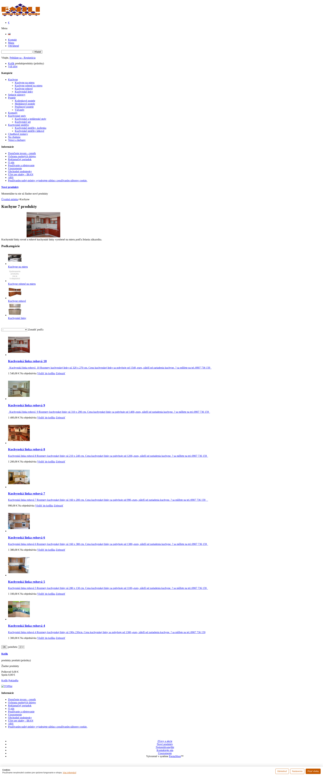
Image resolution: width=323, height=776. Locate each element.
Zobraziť (60, 373)
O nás (11, 162)
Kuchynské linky (24, 91)
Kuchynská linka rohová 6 (26, 537)
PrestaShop (175, 756)
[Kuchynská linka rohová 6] (19, 531)
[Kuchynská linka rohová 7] (19, 487)
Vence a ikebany (17, 140)
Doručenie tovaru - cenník (22, 153)
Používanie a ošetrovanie (21, 165)
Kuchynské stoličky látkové (29, 131)
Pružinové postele (24, 106)
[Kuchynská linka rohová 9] (19, 398)
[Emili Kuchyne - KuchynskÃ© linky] (20, 14)
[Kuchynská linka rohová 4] (19, 619)
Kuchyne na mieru (24, 82)
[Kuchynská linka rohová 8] (19, 443)
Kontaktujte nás (165, 750)
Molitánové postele (25, 103)
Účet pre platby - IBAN (20, 174)
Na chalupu (14, 137)
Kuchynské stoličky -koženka (30, 128)
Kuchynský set (23, 121)
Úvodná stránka (9, 199)
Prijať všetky (313, 771)
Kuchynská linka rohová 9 (26, 405)
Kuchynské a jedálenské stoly (30, 118)
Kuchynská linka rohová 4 (26, 625)
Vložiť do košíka (46, 373)
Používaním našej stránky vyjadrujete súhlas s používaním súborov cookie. (47, 180)
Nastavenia (297, 771)
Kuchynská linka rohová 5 (26, 581)
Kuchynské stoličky (18, 124)
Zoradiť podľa (35, 329)
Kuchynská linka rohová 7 (26, 493)
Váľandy (19, 109)
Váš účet (12, 66)
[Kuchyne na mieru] (15, 263)
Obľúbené (13, 45)
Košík (11, 63)
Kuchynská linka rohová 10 (27, 361)
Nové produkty (10, 187)
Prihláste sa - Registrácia (22, 57)
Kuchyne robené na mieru (28, 85)
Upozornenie (15, 168)
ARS (10, 177)
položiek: (13, 646)
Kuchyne (13, 79)
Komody (12, 112)
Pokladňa (13, 680)
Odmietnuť (282, 771)
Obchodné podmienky (20, 171)
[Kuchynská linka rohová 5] (19, 575)
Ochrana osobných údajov (22, 156)
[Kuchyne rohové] (15, 298)
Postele (12, 97)
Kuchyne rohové (24, 88)
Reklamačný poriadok (19, 159)
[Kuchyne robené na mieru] (15, 280)
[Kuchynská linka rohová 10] (19, 354)
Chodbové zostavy (18, 134)
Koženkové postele (25, 100)
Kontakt (12, 39)
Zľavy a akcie (164, 741)
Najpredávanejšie (165, 747)
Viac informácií (69, 772)
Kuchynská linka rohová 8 (26, 449)
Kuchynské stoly (17, 115)
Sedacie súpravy (16, 94)
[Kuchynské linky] (15, 315)
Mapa (11, 42)
